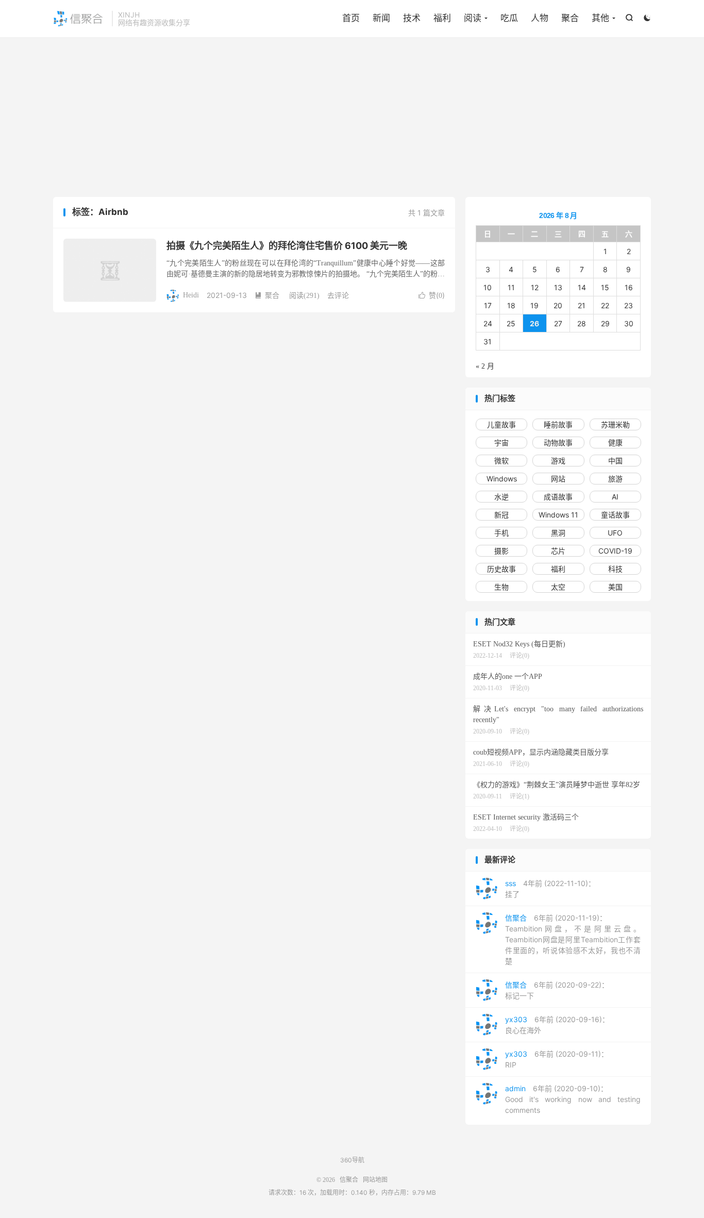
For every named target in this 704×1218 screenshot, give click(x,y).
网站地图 (375, 1179)
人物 (539, 18)
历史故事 (501, 568)
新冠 (501, 514)
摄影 (501, 550)
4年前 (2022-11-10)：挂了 (550, 888)
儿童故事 (501, 424)
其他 (600, 18)
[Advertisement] (352, 119)
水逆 (501, 496)
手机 (501, 532)
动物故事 (558, 442)
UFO (615, 532)
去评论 (338, 295)
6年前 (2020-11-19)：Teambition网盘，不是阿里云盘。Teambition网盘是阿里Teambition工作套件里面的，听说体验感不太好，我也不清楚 (573, 939)
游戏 (558, 460)
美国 (615, 586)
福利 (442, 18)
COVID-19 (615, 550)
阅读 (472, 18)
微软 (501, 460)
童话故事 (615, 514)
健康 (615, 442)
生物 (501, 586)
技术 (412, 18)
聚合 (570, 18)
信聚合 (80, 18)
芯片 (558, 550)
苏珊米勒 (615, 424)
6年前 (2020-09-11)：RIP (556, 1059)
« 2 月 (485, 366)
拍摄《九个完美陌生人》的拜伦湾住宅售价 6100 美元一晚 (286, 245)
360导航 (352, 1160)
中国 (615, 460)
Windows (502, 478)
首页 (351, 18)
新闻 (381, 18)
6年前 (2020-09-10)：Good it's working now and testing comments (573, 1099)
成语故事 (558, 496)
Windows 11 (558, 514)
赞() (431, 295)
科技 (615, 568)
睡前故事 (558, 424)
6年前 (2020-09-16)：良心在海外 (557, 1025)
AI (615, 496)
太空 (558, 586)
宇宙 (501, 442)
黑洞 (558, 532)
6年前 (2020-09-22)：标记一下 (557, 990)
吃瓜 (509, 18)
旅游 (615, 478)
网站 (558, 478)
